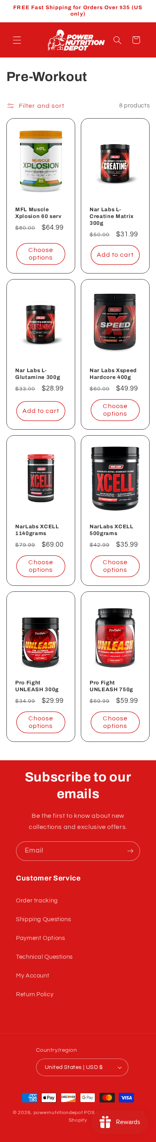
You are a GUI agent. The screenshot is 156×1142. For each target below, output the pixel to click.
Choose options (40, 254)
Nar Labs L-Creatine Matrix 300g (112, 216)
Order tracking (37, 901)
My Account (32, 976)
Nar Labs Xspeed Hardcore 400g (113, 373)
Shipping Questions (43, 919)
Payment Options (40, 938)
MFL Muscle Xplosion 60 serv (38, 212)
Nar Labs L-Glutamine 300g (37, 373)
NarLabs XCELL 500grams (112, 529)
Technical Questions (44, 957)
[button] (17, 40)
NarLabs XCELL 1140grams (37, 529)
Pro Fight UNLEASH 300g (37, 686)
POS (89, 1112)
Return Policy (34, 994)
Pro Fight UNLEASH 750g (111, 686)
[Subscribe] (130, 851)
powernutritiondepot (58, 1112)
